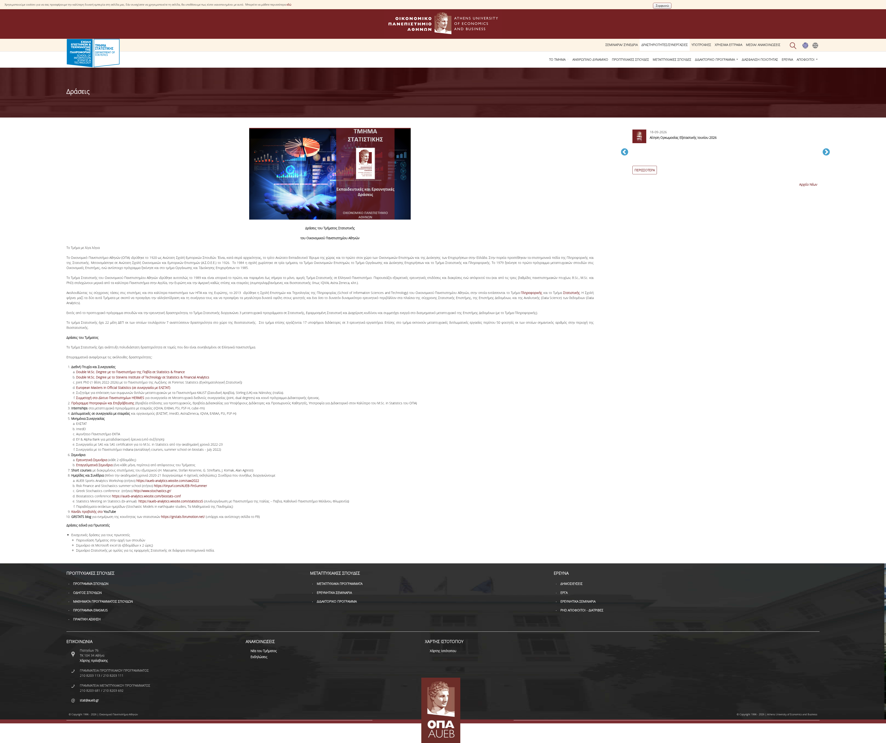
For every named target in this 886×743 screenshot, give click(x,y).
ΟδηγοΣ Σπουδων (87, 592)
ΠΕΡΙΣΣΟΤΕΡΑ (645, 170)
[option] (725, 155)
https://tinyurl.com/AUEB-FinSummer (180, 485)
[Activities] (815, 47)
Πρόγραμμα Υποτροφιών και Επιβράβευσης (102, 403)
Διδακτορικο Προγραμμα (715, 59)
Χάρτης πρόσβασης (94, 660)
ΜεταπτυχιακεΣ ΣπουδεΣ (672, 59)
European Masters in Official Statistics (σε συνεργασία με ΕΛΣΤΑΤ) (123, 387)
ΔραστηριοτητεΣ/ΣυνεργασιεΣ (664, 44)
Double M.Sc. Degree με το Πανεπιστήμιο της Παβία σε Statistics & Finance (130, 372)
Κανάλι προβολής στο (93, 511)
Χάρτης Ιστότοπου (443, 651)
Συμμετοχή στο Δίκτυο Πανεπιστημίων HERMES (110, 398)
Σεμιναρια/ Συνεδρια (621, 44)
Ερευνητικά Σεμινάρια (91, 460)
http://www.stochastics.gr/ (152, 491)
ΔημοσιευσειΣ (571, 583)
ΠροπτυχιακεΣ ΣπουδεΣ (630, 59)
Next (826, 152)
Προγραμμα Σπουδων (90, 583)
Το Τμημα (557, 59)
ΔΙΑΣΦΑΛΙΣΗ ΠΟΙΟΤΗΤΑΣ (760, 59)
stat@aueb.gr (89, 700)
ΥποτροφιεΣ (701, 44)
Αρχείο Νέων (808, 184)
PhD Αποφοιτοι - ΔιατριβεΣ (581, 610)
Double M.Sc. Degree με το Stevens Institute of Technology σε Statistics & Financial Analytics (142, 377)
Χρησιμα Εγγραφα (728, 44)
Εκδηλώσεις (259, 657)
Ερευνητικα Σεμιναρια (334, 592)
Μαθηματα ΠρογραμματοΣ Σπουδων (103, 601)
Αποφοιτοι (806, 59)
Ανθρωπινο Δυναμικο (590, 59)
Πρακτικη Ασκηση (87, 619)
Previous (624, 152)
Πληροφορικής (531, 292)
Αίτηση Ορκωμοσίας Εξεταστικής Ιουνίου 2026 (683, 137)
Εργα (564, 592)
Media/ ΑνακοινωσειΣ (763, 44)
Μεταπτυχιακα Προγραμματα (339, 583)
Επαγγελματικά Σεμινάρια (94, 465)
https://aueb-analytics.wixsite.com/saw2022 (167, 480)
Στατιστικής (571, 292)
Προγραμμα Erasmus (90, 610)
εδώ (289, 4)
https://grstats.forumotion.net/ (183, 516)
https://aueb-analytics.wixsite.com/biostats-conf (146, 496)
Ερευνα (787, 59)
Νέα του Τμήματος (264, 651)
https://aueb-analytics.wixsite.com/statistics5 (170, 501)
